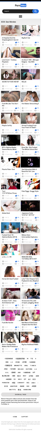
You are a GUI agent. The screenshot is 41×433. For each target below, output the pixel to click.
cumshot (20, 383)
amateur (13, 386)
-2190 (24, 362)
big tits (12, 389)
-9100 (17, 362)
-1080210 (8, 365)
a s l (7, 372)
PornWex (18, 429)
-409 (37, 376)
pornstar (5, 383)
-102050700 (20, 359)
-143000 (32, 362)
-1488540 (26, 373)
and (19, 372)
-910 (5, 369)
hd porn (29, 369)
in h (19, 376)
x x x (6, 386)
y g (32, 359)
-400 (13, 376)
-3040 (13, 372)
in (27, 358)
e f (25, 379)
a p (34, 372)
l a (35, 369)
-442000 (8, 379)
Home (15, 417)
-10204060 (8, 359)
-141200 (13, 369)
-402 (13, 383)
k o (34, 379)
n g (28, 383)
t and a (33, 365)
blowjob (5, 376)
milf (24, 376)
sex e (20, 379)
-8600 (22, 386)
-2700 (30, 376)
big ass (21, 369)
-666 (6, 362)
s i (15, 379)
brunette (18, 365)
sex (27, 386)
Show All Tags (20, 394)
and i (33, 383)
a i (29, 379)
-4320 (33, 386)
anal (26, 365)
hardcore (27, 389)
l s (12, 362)
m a (19, 390)
